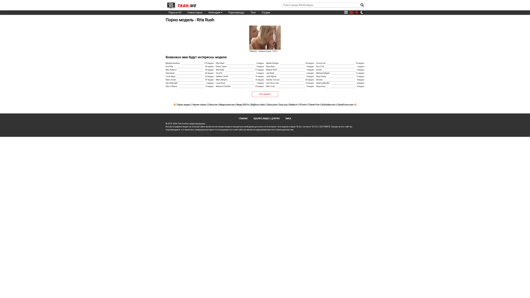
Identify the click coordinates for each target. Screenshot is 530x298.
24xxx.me (212, 104)
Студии (266, 12)
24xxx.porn (272, 104)
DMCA (288, 118)
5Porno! (303, 104)
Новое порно (195, 12)
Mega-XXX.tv (242, 104)
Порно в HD (174, 12)
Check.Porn (314, 104)
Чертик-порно (199, 104)
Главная (243, 118)
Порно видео (183, 104)
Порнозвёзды (236, 12)
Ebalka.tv (293, 104)
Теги (253, 12)
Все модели (265, 94)
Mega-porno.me (226, 104)
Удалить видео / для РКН (266, 118)
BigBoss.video (258, 104)
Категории (214, 12)
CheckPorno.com (345, 104)
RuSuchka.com (328, 104)
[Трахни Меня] (183, 5)
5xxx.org (283, 104)
